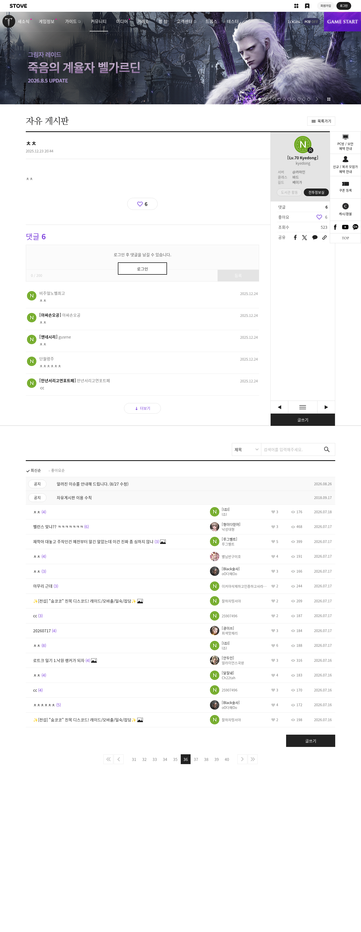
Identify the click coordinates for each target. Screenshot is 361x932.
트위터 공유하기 (304, 237)
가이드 (71, 21)
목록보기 (303, 407)
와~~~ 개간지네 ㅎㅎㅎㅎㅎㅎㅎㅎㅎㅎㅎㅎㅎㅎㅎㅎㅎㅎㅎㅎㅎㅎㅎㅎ (279, 407)
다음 (242, 759)
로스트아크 (9, 21)
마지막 (253, 759)
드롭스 (211, 21)
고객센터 (185, 21)
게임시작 (342, 21)
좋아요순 (58, 470)
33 (155, 759)
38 (206, 759)
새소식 (23, 21)
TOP (345, 238)
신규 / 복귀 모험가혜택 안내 (345, 169)
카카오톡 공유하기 (315, 237)
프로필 (302, 144)
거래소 (143, 21)
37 (196, 759)
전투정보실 (316, 192)
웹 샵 (162, 21)
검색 (327, 449)
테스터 (233, 21)
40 (227, 759)
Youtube (345, 227)
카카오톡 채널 (355, 227)
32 (144, 759)
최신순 (36, 470)
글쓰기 (302, 420)
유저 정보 (52, 293)
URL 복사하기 (324, 237)
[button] (231, 99)
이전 (119, 759)
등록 (238, 275)
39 (216, 759)
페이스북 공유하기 (295, 238)
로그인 (294, 22)
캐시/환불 (345, 213)
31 (134, 759)
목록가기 (324, 121)
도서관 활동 (289, 192)
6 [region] (326, 217)
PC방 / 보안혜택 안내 (345, 146)
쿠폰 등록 (345, 190)
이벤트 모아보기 (328, 99)
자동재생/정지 (239, 99)
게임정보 (47, 21)
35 (175, 759)
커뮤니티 (99, 21)
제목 (238, 449)
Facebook (335, 227)
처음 (108, 759)
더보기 (145, 408)
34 (165, 759)
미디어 (122, 21)
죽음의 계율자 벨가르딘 (180, 58)
